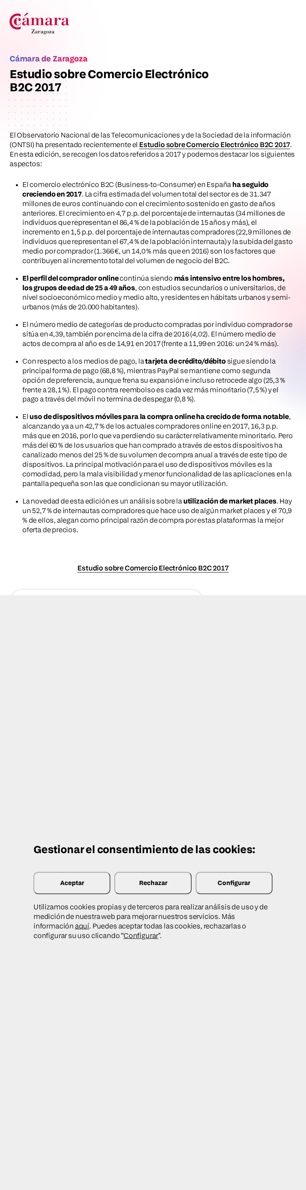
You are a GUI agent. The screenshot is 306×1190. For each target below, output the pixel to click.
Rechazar (153, 883)
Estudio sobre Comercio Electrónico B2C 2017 (214, 144)
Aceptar (72, 883)
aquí (82, 926)
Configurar (234, 883)
